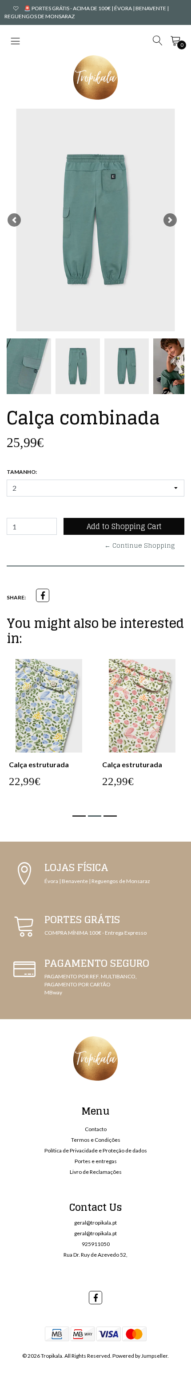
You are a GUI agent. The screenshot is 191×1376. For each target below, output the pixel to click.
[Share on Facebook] (42, 595)
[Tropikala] (95, 77)
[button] (14, 220)
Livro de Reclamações (96, 1171)
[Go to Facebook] (95, 1297)
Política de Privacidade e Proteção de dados (95, 1150)
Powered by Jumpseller (139, 1355)
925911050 (96, 1244)
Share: (16, 597)
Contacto (96, 1129)
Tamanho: (22, 471)
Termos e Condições (95, 1139)
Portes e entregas (96, 1161)
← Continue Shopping (139, 545)
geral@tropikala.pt (95, 1222)
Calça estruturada (39, 764)
